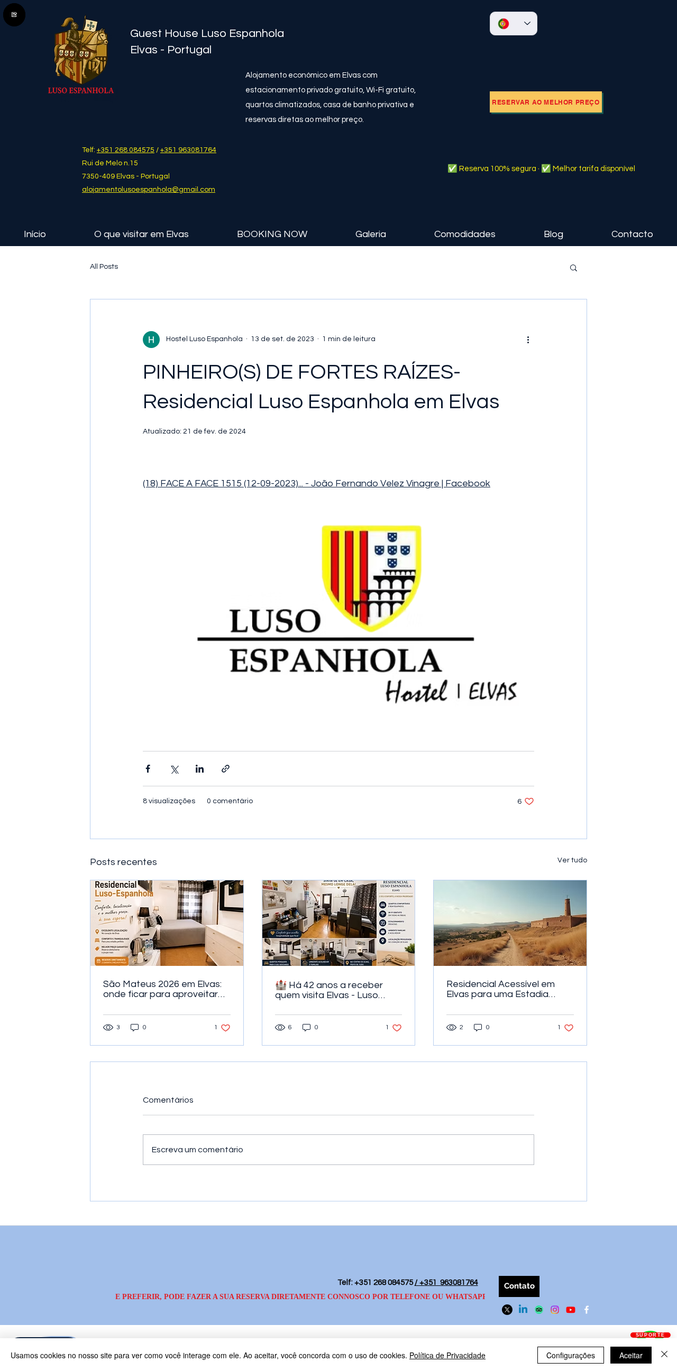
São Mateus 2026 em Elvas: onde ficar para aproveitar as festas (162, 989)
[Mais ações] (528, 339)
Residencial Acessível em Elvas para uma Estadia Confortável (500, 989)
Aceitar (631, 1355)
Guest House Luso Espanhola (209, 33)
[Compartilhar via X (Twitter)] (174, 769)
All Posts (104, 266)
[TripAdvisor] (539, 1309)
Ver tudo (572, 860)
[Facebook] (586, 1309)
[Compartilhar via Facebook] (148, 769)
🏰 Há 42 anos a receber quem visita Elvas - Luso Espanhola (329, 990)
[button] (141, 234)
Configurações (570, 1355)
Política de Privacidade (447, 1355)
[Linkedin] (523, 1309)
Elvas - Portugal (171, 50)
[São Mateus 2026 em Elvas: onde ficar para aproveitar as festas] (166, 923)
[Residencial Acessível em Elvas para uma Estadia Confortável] (510, 923)
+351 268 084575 (125, 150)
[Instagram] (555, 1309)
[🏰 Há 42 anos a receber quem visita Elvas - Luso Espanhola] (338, 923)
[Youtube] (570, 1309)
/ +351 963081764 (446, 1282)
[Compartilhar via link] (226, 769)
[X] (507, 1309)
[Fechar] (664, 1355)
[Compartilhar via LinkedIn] (200, 769)
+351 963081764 (188, 150)
